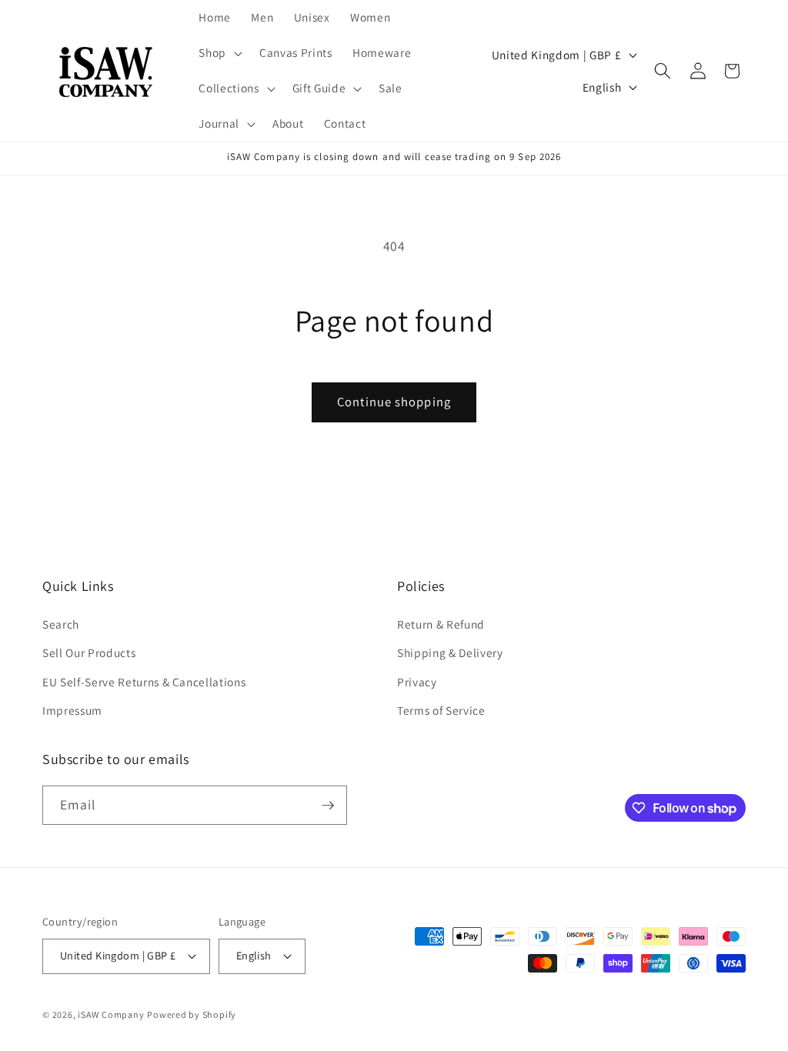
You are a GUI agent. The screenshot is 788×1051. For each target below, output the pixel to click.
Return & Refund (441, 624)
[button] (219, 53)
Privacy (417, 681)
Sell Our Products (88, 652)
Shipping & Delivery (450, 652)
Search (60, 624)
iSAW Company (111, 1014)
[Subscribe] (327, 806)
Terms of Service (441, 710)
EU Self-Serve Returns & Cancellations (143, 681)
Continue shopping (394, 401)
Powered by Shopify (191, 1014)
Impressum (72, 710)
